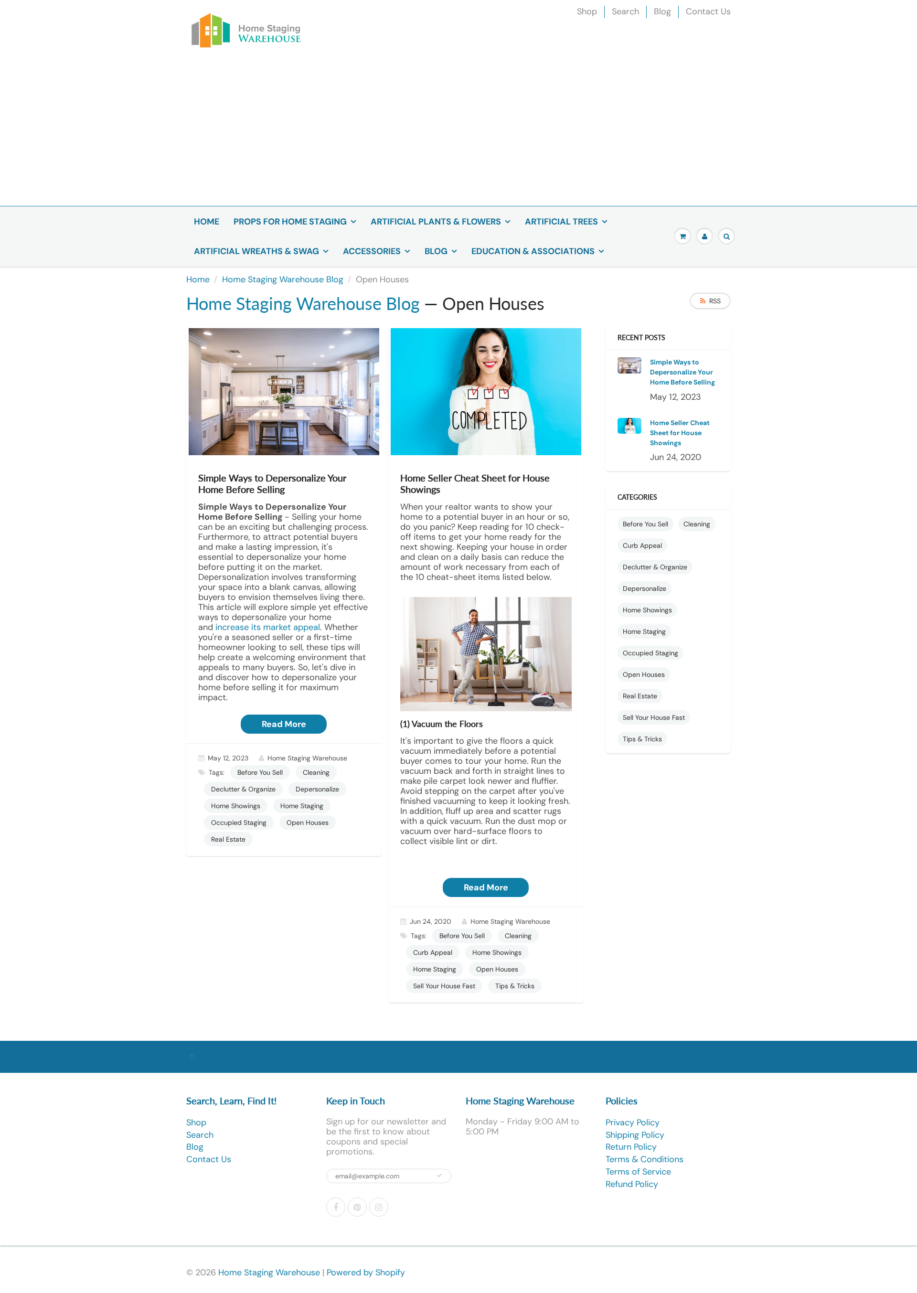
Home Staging (301, 805)
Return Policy (631, 1147)
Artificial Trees (561, 221)
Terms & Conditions (644, 1159)
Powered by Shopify (366, 1272)
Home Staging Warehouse (269, 1272)
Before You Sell (260, 772)
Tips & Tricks (514, 986)
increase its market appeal (267, 627)
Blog (662, 11)
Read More (284, 724)
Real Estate (228, 839)
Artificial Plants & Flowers (436, 221)
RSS (715, 301)
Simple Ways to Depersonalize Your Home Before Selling (682, 372)
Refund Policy (632, 1184)
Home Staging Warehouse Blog (282, 279)
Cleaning (316, 772)
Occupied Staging (239, 822)
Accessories (372, 251)
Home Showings (235, 805)
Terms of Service (638, 1171)
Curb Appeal (432, 952)
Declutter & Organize (243, 789)
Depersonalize (317, 789)
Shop (587, 11)
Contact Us (708, 11)
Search (625, 11)
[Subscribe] (439, 1175)
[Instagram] (378, 1207)
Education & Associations (533, 251)
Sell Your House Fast (444, 986)
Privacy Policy (633, 1122)
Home (206, 221)
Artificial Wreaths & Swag (256, 251)
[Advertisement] (458, 134)
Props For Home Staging (290, 221)
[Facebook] (335, 1207)
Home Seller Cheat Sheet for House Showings (680, 432)
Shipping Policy (635, 1135)
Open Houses (308, 822)
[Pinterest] (357, 1207)
